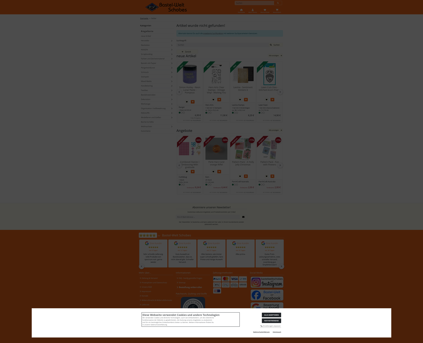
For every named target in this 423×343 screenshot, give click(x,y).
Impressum (277, 332)
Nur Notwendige (271, 321)
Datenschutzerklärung (261, 332)
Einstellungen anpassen (272, 326)
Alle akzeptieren (271, 315)
